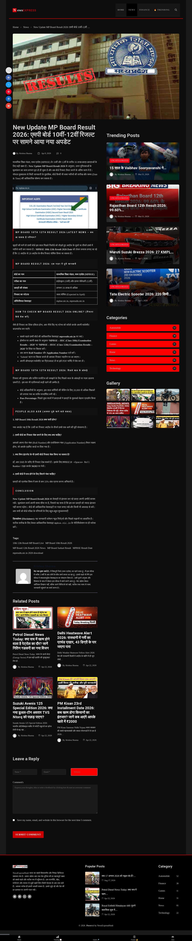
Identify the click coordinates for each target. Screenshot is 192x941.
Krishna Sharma (25, 153)
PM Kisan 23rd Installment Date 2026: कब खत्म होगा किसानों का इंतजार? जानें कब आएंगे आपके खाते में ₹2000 (76, 712)
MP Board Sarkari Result (59, 548)
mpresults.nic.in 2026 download (28, 553)
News (132, 10)
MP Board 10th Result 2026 (58, 543)
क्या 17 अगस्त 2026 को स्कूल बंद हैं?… (119, 876)
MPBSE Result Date (82, 548)
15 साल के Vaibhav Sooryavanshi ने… (138, 168)
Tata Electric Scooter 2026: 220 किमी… (140, 294)
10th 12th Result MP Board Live (28, 543)
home (121, 10)
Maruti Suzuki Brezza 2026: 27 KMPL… (142, 252)
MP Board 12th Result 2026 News (29, 548)
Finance (144, 10)
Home (16, 27)
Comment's (18, 782)
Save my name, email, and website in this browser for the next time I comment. (54, 820)
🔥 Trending (162, 10)
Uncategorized (119, 160)
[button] (176, 9)
